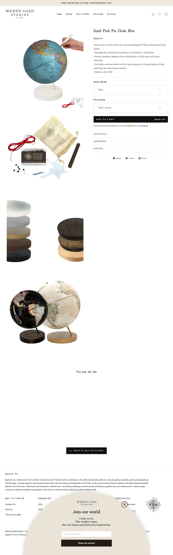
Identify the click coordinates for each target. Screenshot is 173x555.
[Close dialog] (124, 504)
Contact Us (10, 504)
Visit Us (8, 509)
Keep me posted (86, 543)
